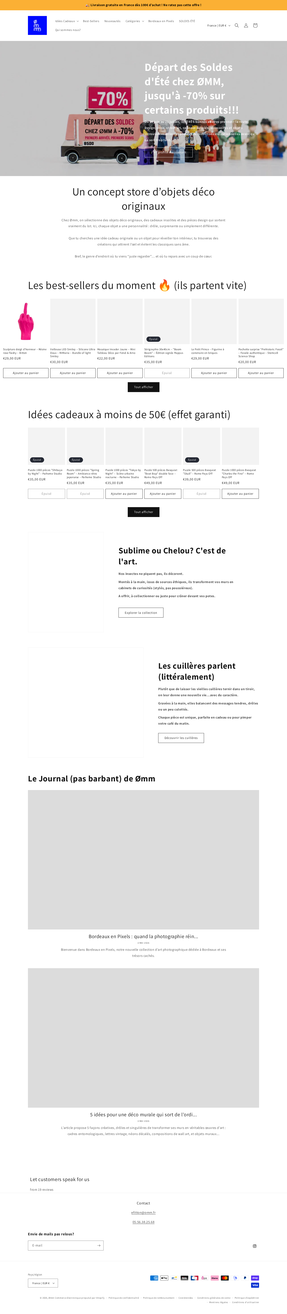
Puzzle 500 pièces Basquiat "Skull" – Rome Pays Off (199, 471)
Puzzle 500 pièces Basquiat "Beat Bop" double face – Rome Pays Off (160, 473)
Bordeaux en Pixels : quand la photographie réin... (143, 936)
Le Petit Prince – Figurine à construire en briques (207, 351)
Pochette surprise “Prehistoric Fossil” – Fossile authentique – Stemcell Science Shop (261, 353)
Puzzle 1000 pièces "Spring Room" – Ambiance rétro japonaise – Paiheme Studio (84, 473)
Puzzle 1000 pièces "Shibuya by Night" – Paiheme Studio (45, 471)
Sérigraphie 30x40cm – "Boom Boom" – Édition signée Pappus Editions (163, 353)
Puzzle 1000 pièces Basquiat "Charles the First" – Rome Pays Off (239, 473)
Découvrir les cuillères (181, 738)
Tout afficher (143, 387)
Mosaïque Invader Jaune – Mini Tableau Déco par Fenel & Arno (116, 351)
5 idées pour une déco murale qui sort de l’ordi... (143, 1114)
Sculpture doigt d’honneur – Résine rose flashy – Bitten (24, 351)
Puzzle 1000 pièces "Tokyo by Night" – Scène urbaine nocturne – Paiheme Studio (123, 473)
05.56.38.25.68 (143, 1294)
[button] (67, 21)
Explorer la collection (141, 613)
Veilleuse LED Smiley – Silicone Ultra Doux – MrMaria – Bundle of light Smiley (72, 353)
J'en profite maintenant (168, 152)
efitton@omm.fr (143, 1285)
